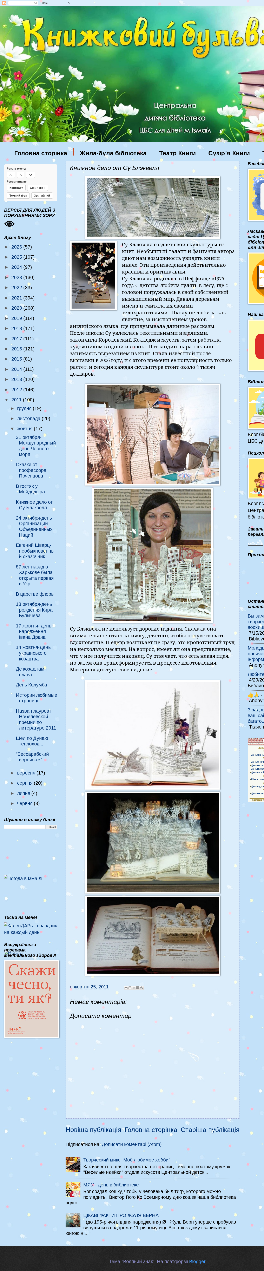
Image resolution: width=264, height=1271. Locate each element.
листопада (29, 418)
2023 (17, 277)
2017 (17, 338)
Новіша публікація (93, 1129)
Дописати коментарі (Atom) (132, 1144)
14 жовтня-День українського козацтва (33, 653)
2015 (17, 359)
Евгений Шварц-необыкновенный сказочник (35, 550)
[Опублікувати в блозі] (130, 988)
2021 (17, 298)
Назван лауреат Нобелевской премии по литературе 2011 (36, 719)
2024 (17, 267)
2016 (17, 348)
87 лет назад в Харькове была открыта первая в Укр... (35, 575)
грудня (25, 408)
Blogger (197, 1261)
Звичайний (42, 195)
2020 (17, 308)
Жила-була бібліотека (113, 153)
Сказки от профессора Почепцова (31, 470)
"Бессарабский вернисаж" (32, 757)
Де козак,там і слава (31, 671)
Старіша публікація (210, 1129)
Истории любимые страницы (36, 698)
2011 (17, 399)
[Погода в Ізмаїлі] (23, 878)
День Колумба (31, 684)
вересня (27, 773)
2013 (17, 379)
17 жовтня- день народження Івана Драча (33, 631)
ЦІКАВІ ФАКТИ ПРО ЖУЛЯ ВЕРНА (121, 1215)
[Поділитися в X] (134, 988)
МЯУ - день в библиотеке (111, 1184)
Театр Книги (177, 153)
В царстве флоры (35, 594)
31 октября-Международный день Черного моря (36, 446)
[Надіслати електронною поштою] (126, 988)
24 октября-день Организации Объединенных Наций (34, 526)
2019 (17, 318)
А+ (30, 174)
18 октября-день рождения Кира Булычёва (34, 609)
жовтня (25, 428)
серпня (25, 783)
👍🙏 (254, 695)
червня (25, 803)
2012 (17, 389)
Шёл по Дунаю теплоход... (32, 741)
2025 (17, 257)
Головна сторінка (40, 153)
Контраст (16, 187)
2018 (17, 328)
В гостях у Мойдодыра (30, 489)
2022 (17, 287)
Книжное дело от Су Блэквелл (34, 505)
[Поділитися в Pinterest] (142, 988)
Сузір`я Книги (229, 153)
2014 (17, 369)
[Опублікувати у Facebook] (138, 988)
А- (11, 174)
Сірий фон (37, 187)
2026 (17, 247)
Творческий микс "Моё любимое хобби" (126, 1160)
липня (24, 793)
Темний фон (18, 195)
